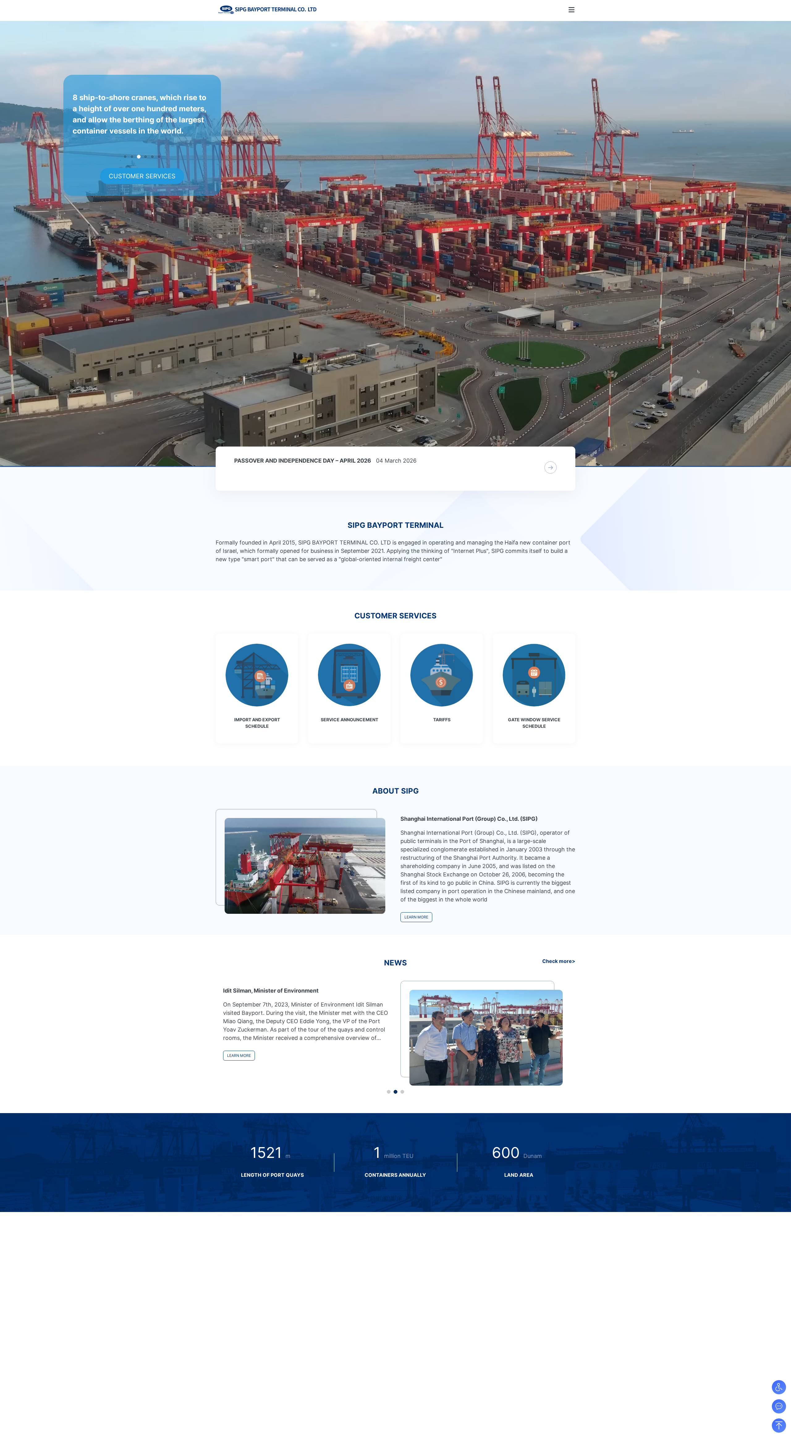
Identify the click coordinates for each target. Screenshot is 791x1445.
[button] (416, 917)
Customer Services (142, 176)
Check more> (558, 961)
